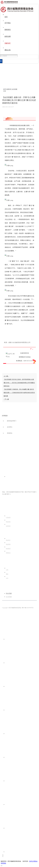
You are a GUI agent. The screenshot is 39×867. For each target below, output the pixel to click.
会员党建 (14, 89)
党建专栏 (9, 89)
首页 (4, 89)
